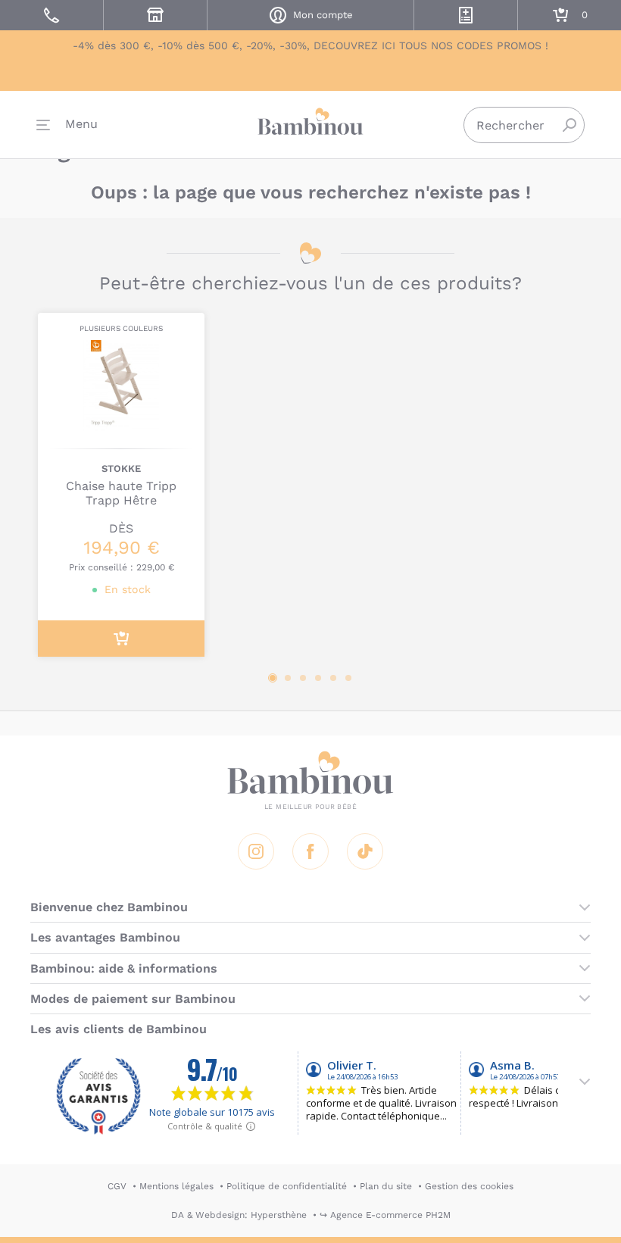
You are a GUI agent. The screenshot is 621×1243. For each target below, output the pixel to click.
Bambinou (310, 122)
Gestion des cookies (469, 1186)
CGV (117, 1186)
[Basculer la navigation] (67, 125)
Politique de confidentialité (286, 1186)
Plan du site (386, 1186)
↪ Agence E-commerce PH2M (385, 1215)
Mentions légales (176, 1186)
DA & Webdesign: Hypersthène (239, 1215)
